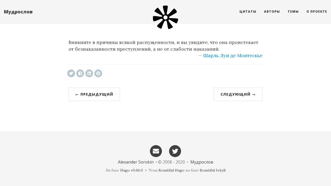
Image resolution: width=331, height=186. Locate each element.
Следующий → (238, 94)
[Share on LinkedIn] (89, 73)
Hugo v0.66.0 (131, 170)
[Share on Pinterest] (98, 73)
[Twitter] (175, 151)
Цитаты (247, 11)
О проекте (316, 11)
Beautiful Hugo (171, 170)
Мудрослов (18, 12)
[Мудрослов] (165, 17)
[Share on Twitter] (71, 73)
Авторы (272, 11)
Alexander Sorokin (136, 162)
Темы (293, 11)
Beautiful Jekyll (212, 170)
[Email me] (156, 151)
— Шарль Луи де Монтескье (230, 55)
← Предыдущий (94, 94)
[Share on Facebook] (80, 73)
